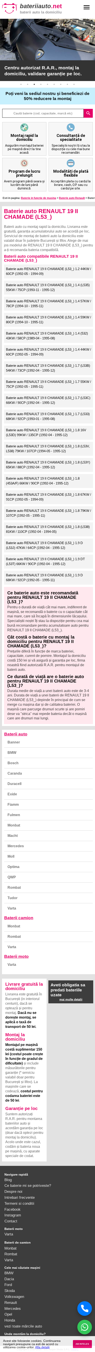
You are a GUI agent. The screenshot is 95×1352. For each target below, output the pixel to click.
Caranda (15, 773)
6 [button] (54, 84)
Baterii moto (16, 956)
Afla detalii (42, 1347)
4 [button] (41, 84)
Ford (8, 1285)
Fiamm (13, 804)
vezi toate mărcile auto (23, 1326)
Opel (8, 1314)
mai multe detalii (70, 999)
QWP (12, 877)
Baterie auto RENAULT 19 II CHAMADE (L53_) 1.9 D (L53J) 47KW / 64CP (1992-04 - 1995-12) (44, 545)
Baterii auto (15, 734)
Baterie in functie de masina (38, 198)
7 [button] (61, 84)
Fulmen (14, 815)
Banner (14, 742)
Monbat (14, 825)
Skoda (9, 1291)
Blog (8, 1180)
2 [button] (27, 84)
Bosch (13, 763)
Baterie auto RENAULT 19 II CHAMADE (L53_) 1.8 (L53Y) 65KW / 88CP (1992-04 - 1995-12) (48, 464)
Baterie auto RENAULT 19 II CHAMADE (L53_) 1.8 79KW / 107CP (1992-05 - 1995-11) (48, 513)
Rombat (14, 887)
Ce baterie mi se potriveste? (27, 1185)
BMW (12, 752)
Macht (13, 836)
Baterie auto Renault (72, 198)
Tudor (12, 898)
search (88, 113)
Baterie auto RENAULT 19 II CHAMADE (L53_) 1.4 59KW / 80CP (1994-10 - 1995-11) (48, 319)
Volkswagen (14, 1297)
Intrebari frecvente (19, 1197)
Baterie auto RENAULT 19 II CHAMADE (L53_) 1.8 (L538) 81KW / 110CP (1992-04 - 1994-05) (48, 529)
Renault (10, 1303)
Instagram (12, 1215)
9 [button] (74, 84)
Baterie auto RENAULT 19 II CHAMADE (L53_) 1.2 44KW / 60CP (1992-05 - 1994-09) (48, 271)
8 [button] (67, 84)
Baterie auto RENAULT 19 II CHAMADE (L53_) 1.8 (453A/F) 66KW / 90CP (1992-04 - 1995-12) (43, 481)
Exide (12, 794)
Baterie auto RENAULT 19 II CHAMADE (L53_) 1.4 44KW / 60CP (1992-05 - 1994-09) (48, 352)
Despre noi (13, 1191)
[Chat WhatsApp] (84, 1327)
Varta (12, 908)
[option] (47, 50)
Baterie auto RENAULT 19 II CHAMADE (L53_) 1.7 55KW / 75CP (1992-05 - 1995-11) (48, 384)
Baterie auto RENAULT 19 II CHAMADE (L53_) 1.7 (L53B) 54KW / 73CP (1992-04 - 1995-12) (48, 368)
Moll (11, 856)
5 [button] (47, 84)
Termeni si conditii (19, 1203)
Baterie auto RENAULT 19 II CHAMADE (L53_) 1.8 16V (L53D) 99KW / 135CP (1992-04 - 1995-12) (46, 432)
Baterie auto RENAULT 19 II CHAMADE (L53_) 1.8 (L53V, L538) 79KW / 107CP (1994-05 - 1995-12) (48, 448)
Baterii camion (18, 918)
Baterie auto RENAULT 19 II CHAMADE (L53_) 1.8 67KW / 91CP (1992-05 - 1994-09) (48, 497)
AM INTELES (82, 1344)
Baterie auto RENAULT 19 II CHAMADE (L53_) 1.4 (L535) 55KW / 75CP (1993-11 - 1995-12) (48, 287)
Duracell (14, 784)
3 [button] (34, 84)
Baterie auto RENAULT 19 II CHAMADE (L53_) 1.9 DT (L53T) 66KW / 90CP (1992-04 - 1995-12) (45, 561)
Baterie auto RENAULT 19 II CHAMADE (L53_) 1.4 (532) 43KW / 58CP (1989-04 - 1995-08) (47, 335)
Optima (13, 867)
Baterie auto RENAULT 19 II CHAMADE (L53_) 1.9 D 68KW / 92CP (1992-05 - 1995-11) (44, 577)
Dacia (9, 1279)
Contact (10, 1221)
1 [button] (21, 84)
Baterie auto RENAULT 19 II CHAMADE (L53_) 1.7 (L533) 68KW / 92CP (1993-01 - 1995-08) (48, 416)
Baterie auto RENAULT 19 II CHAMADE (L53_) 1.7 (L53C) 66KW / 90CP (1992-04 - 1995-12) (48, 400)
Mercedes (16, 846)
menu (87, 7)
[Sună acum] (84, 1308)
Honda (9, 1320)
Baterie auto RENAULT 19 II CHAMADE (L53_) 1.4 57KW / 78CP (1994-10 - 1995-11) (48, 303)
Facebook (12, 1209)
